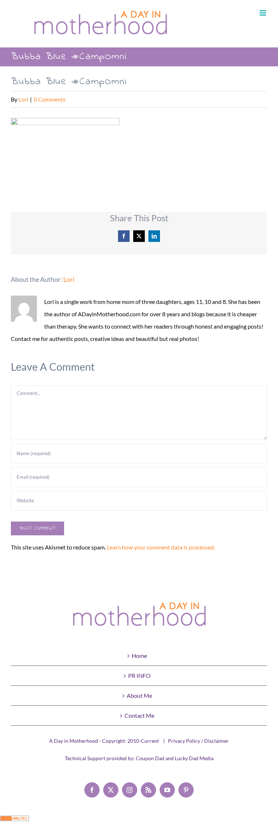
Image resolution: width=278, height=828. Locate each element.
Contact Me (139, 715)
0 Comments (50, 99)
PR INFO (139, 675)
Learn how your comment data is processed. (161, 547)
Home (139, 655)
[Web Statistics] (14, 821)
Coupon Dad (150, 758)
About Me (139, 695)
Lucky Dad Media (194, 758)
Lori (23, 99)
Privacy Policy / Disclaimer (198, 741)
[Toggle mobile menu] (263, 13)
